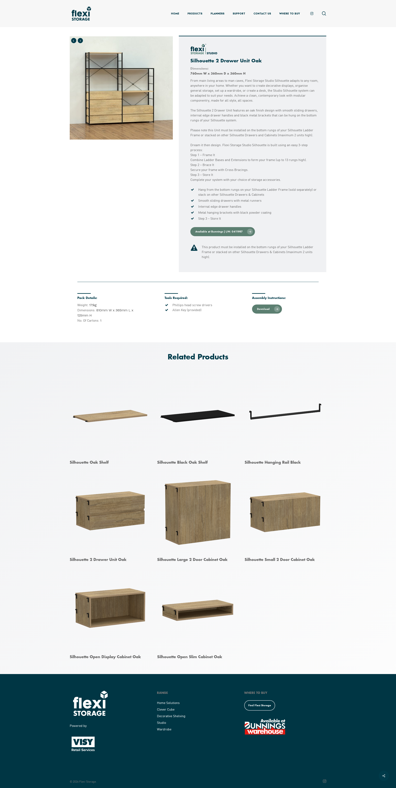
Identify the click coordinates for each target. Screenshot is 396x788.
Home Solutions (168, 703)
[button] (222, 231)
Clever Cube (165, 709)
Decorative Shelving (171, 716)
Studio (161, 722)
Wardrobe (164, 729)
